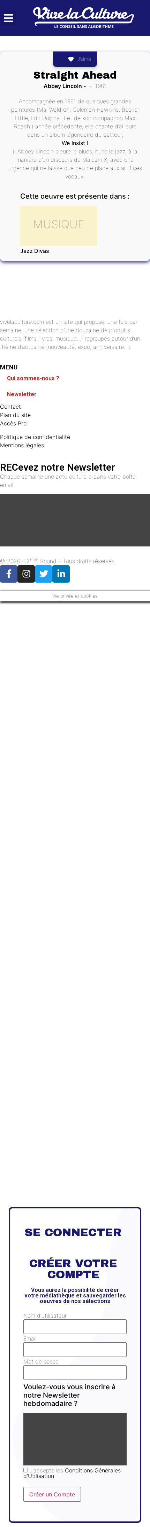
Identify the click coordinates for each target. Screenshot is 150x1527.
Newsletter (21, 394)
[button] (8, 18)
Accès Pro (13, 423)
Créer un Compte (52, 1494)
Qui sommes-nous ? (33, 378)
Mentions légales (22, 445)
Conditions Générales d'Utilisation (72, 1473)
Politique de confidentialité (35, 436)
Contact (10, 406)
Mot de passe (41, 1361)
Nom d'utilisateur (45, 1315)
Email (30, 1338)
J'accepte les (72, 1473)
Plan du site (15, 414)
